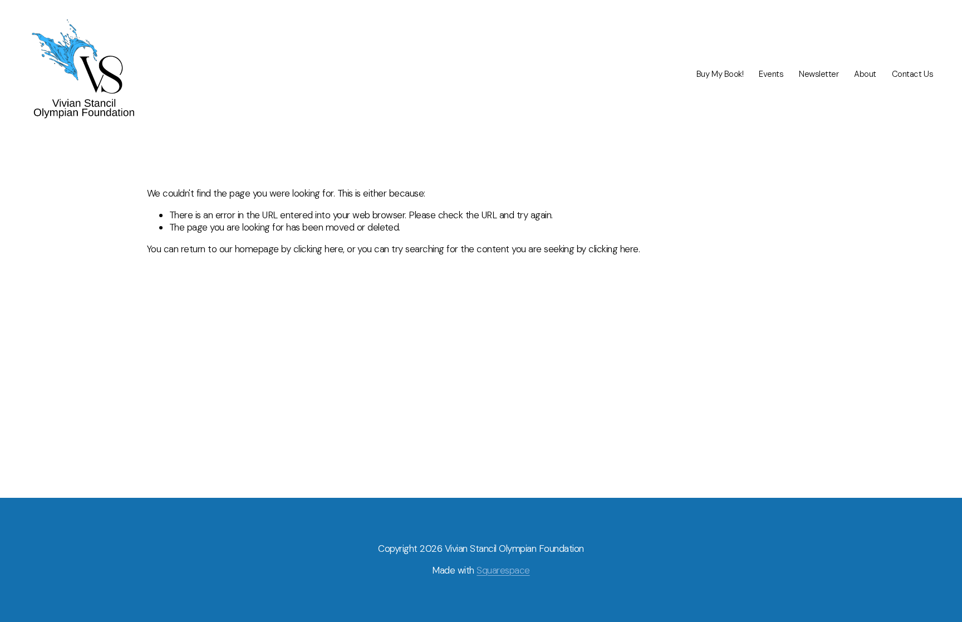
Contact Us (913, 74)
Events (771, 74)
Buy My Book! (720, 74)
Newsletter (819, 74)
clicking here (318, 249)
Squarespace (503, 570)
